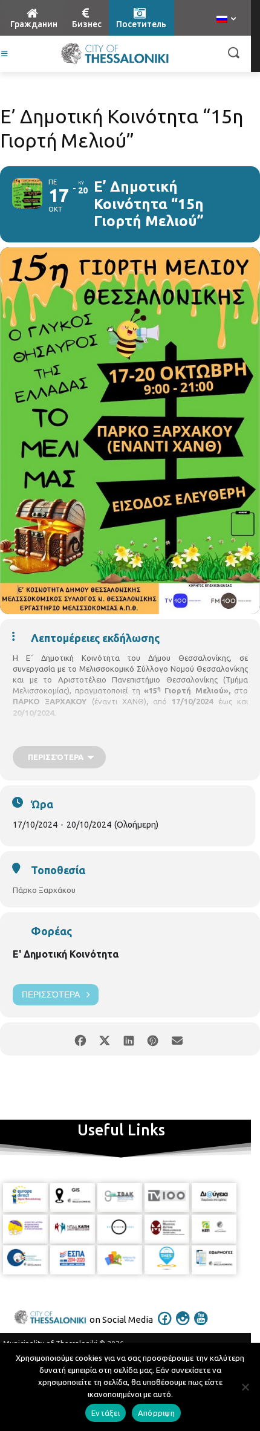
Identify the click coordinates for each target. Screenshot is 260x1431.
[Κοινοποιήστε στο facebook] (80, 1039)
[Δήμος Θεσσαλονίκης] (115, 54)
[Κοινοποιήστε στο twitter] (104, 1039)
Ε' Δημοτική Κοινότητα (66, 954)
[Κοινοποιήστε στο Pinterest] (152, 1039)
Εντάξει (105, 1413)
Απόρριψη (156, 1413)
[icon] (165, 1326)
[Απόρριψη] (245, 1387)
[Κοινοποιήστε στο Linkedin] (128, 1039)
